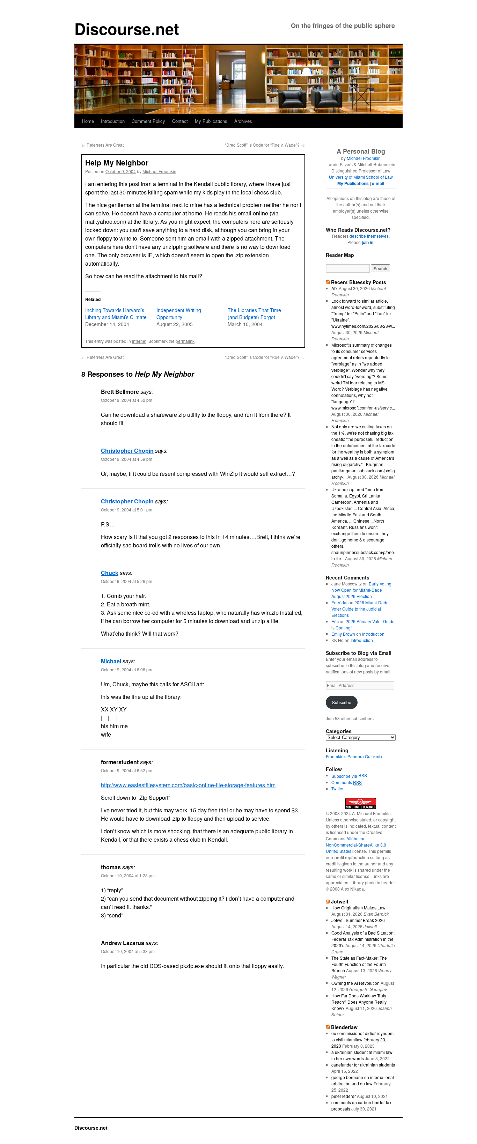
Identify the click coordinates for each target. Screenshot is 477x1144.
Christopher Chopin (127, 450)
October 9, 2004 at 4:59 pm (126, 459)
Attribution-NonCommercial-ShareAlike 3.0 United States (356, 844)
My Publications (211, 121)
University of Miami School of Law (361, 177)
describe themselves (369, 236)
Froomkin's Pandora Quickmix (354, 756)
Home (88, 121)
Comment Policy (148, 121)
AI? (334, 288)
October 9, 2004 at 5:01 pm (126, 509)
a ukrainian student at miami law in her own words (361, 1055)
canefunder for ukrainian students (363, 1065)
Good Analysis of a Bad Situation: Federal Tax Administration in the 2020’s (363, 939)
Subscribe (341, 702)
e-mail (378, 183)
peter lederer (343, 1096)
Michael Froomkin (159, 171)
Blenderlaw (344, 1027)
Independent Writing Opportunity (178, 313)
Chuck (109, 573)
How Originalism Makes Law (358, 907)
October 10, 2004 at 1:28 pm (128, 875)
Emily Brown (343, 634)
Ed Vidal (339, 602)
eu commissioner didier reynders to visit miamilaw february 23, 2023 (362, 1039)
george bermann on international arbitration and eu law (362, 1080)
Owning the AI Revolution (355, 983)
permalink (185, 341)
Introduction (113, 121)
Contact (180, 121)
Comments (346, 782)
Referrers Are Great (102, 145)
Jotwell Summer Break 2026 (358, 920)
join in (367, 242)
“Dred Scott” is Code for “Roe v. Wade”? (265, 145)
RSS (362, 775)
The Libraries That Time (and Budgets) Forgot (254, 313)
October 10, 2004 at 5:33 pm (128, 951)
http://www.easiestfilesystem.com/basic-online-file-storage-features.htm (188, 785)
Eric (335, 621)
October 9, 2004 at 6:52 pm (126, 770)
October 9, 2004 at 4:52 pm (126, 400)
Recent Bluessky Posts (358, 282)
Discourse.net (126, 28)
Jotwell (339, 901)
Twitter (337, 788)
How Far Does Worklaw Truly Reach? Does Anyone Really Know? (359, 1001)
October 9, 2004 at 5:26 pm (126, 581)
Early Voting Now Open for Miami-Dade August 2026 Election (361, 590)
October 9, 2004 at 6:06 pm (126, 669)
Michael (111, 661)
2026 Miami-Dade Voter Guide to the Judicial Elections (360, 608)
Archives (243, 121)
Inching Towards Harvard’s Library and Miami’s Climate (116, 313)
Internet (139, 341)
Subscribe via (344, 776)
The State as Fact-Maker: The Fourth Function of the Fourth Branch (359, 964)
